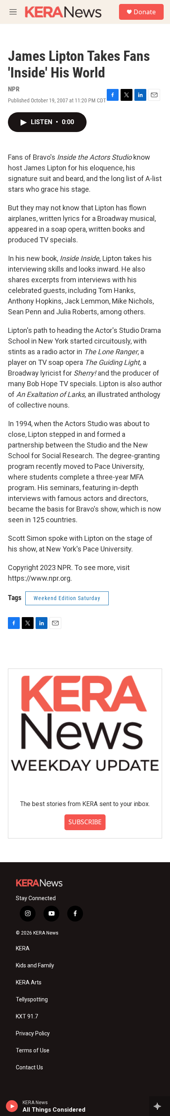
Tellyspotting (32, 1000)
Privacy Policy (33, 1034)
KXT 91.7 (27, 1017)
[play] (12, 1106)
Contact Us (29, 1068)
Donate (145, 11)
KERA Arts (29, 983)
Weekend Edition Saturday (67, 598)
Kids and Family (35, 966)
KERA (23, 949)
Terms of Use (32, 1051)
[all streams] (159, 1106)
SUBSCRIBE (85, 822)
